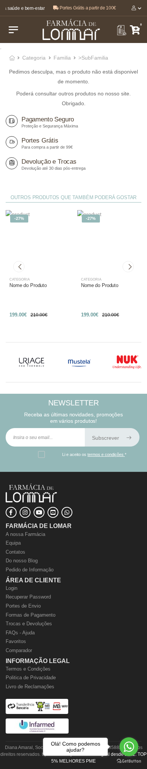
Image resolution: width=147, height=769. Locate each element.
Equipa (13, 543)
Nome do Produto (28, 285)
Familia (62, 58)
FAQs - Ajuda (20, 632)
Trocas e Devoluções (29, 623)
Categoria (34, 58)
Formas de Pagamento (30, 615)
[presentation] (18, 266)
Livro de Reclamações (30, 686)
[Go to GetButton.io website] (129, 761)
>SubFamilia (93, 58)
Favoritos (16, 641)
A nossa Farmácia (25, 534)
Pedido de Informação (30, 570)
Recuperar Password (28, 597)
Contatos (15, 552)
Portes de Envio (23, 606)
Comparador (19, 650)
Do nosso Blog (22, 560)
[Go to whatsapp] (128, 746)
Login (11, 588)
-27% (19, 218)
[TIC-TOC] (52, 512)
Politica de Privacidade (31, 677)
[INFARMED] (37, 732)
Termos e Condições (28, 669)
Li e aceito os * (94, 454)
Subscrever (106, 438)
